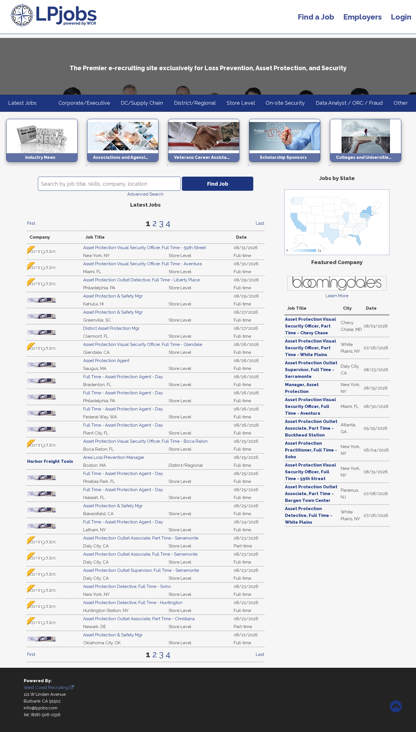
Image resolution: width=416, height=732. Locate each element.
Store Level (241, 103)
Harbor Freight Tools (50, 461)
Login (401, 16)
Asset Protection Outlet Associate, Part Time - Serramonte (140, 538)
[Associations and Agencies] (127, 163)
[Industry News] (46, 163)
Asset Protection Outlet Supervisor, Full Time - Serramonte (141, 570)
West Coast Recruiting (47, 687)
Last (260, 223)
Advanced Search (145, 194)
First (31, 223)
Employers (362, 16)
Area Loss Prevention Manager (113, 457)
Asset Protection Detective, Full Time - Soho (127, 586)
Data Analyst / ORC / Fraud (349, 103)
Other (401, 103)
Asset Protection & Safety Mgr (113, 296)
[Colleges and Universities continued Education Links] (370, 163)
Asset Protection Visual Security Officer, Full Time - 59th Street (144, 247)
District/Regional (195, 103)
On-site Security (285, 103)
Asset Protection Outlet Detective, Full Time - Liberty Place (141, 279)
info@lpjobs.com (40, 707)
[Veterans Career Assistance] (208, 163)
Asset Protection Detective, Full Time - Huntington (133, 602)
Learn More (337, 295)
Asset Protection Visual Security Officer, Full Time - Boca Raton (145, 441)
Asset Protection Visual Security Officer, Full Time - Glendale (142, 344)
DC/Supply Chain (142, 103)
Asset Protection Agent (106, 360)
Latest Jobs (22, 103)
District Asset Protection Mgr (111, 328)
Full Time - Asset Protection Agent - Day (123, 376)
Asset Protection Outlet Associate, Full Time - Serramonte (140, 554)
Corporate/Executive (84, 103)
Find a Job (316, 16)
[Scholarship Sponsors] (289, 163)
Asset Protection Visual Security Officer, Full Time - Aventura (142, 263)
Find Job (217, 184)
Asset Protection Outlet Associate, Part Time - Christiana (139, 618)
